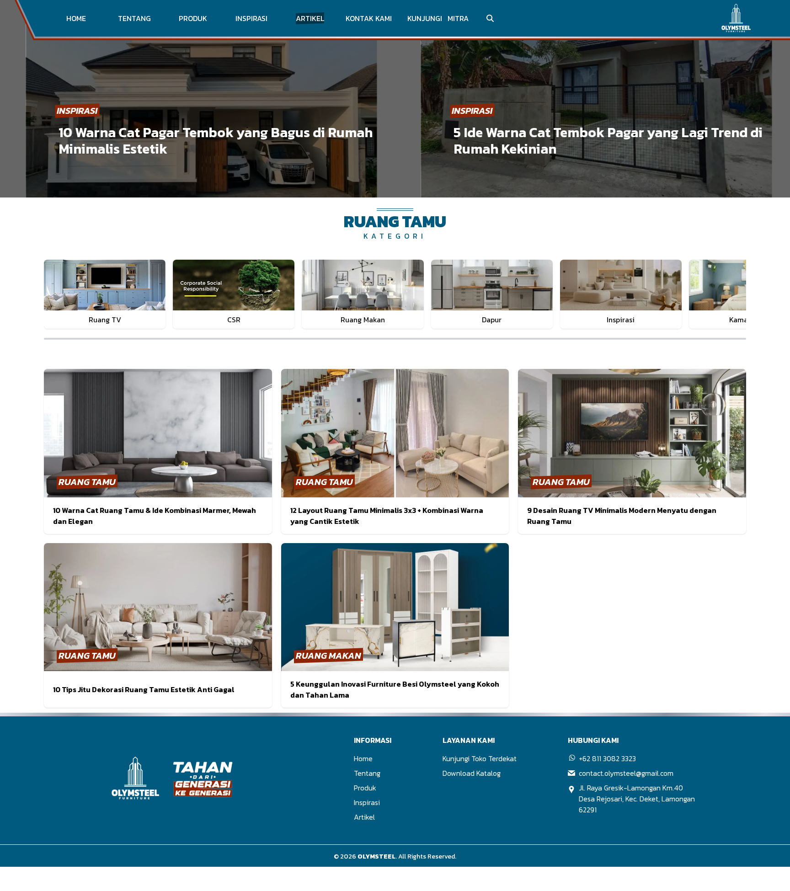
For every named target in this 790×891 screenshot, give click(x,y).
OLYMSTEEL (376, 856)
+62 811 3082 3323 (607, 758)
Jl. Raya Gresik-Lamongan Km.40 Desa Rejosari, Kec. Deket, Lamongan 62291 (637, 798)
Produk (365, 787)
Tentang (367, 773)
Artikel (364, 816)
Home (363, 758)
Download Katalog (472, 773)
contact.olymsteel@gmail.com (626, 773)
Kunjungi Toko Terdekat (480, 758)
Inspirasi (367, 802)
